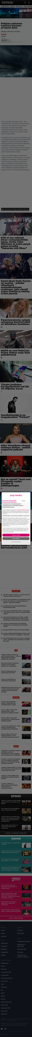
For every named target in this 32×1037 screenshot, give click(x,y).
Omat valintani (16, 538)
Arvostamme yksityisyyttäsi (9, 500)
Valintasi (24, 500)
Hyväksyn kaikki (16, 535)
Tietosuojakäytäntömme (16, 541)
